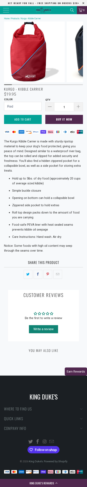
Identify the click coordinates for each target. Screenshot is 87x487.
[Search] (72, 10)
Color (8, 99)
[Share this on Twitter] (28, 274)
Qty (47, 99)
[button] (43, 483)
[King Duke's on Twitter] (31, 442)
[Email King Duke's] (52, 442)
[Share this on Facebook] (38, 274)
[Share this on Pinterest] (48, 274)
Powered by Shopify (55, 461)
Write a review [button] (43, 329)
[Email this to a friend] (57, 274)
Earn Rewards (76, 371)
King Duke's (36, 461)
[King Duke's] (43, 10)
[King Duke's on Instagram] (45, 442)
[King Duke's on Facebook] (38, 442)
